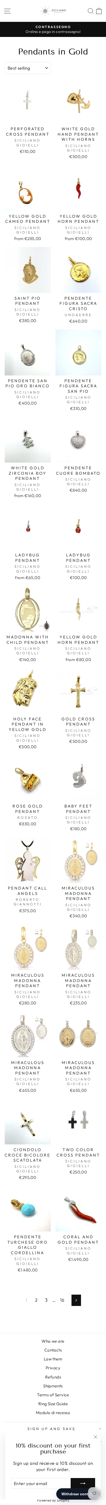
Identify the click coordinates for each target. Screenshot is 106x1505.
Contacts (53, 1350)
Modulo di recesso (53, 1412)
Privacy (53, 1367)
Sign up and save (51, 1429)
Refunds (53, 1377)
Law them (53, 1359)
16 (62, 1300)
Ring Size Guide (53, 1403)
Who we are (53, 1341)
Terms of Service (53, 1394)
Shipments (53, 1385)
